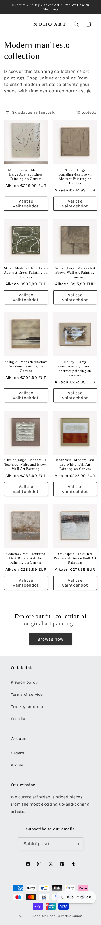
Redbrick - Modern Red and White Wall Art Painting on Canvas (75, 464)
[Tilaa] (77, 843)
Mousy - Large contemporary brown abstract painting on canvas (75, 368)
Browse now (50, 639)
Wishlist (18, 719)
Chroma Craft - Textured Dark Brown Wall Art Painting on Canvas (26, 558)
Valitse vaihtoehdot (26, 203)
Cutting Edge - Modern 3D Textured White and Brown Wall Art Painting (26, 464)
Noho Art (39, 916)
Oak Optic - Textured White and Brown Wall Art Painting (75, 558)
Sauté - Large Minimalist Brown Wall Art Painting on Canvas (75, 272)
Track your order (27, 706)
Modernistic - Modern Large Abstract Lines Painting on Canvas (26, 174)
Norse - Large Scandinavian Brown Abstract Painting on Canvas (75, 176)
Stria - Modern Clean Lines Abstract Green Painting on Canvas (26, 272)
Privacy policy (24, 682)
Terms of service (27, 694)
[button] (11, 24)
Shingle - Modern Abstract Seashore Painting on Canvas (26, 366)
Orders (17, 753)
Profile (17, 765)
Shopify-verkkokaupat (64, 916)
